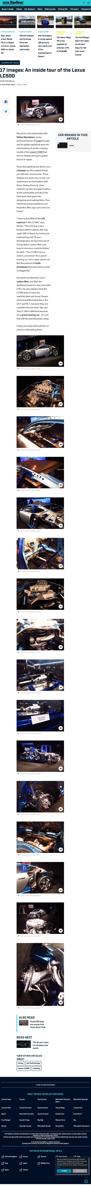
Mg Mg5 (40, 1120)
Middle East (45, 1163)
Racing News (43, 32)
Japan (25, 1163)
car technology (33, 1063)
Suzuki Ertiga (24, 1120)
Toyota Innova (42, 1108)
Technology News (10, 62)
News (40, 9)
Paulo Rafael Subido (8, 84)
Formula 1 (74, 9)
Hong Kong (63, 1157)
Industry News (26, 32)
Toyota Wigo (60, 1108)
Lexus (71, 145)
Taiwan (25, 1170)
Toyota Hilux (6, 1108)
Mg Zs (3, 1114)
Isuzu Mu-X (77, 1114)
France (25, 1157)
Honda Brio (59, 1126)
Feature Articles (8, 32)
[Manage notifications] (86, 1181)
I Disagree (80, 1171)
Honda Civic (59, 1114)
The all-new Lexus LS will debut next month (40, 1045)
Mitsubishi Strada (44, 1126)
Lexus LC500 (36, 152)
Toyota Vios (77, 1108)
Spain (7, 1170)
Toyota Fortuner (25, 1108)
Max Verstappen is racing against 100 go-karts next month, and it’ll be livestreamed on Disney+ (45, 45)
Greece (43, 1157)
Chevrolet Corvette (26, 1114)
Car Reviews (29, 9)
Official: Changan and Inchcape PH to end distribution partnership (27, 42)
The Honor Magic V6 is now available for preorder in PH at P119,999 (64, 44)
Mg (74, 1120)
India (78, 1157)
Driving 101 (63, 9)
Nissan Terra (60, 1120)
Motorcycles (50, 9)
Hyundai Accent (25, 1126)
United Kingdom (11, 1157)
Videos (19, 9)
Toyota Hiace (6, 1099)
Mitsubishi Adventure (81, 1126)
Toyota (22, 1099)
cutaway (36, 1068)
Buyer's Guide (8, 9)
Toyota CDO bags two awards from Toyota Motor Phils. (38, 1024)
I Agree (64, 1171)
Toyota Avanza (42, 1114)
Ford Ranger (6, 1120)
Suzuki (3, 1126)
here (58, 1167)
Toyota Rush (42, 1099)
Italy (6, 1163)
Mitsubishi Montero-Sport (63, 1101)
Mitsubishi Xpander (80, 1099)
